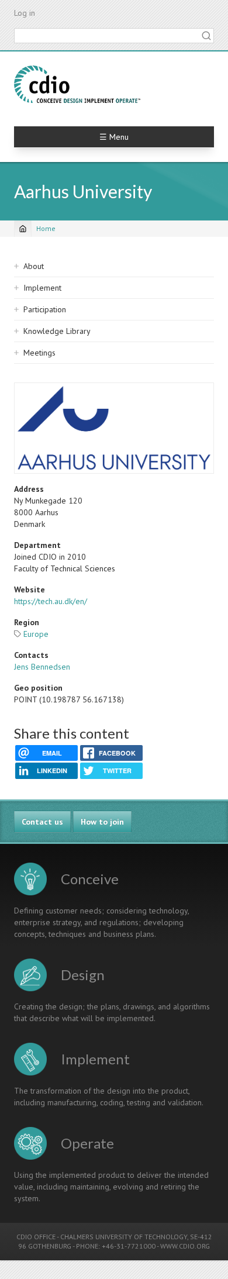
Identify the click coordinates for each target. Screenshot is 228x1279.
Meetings (39, 352)
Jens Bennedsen (42, 666)
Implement (42, 287)
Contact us (42, 821)
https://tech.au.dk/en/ (50, 601)
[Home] (77, 84)
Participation (44, 309)
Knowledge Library (57, 331)
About (33, 266)
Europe (36, 634)
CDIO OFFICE (36, 1236)
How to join (102, 821)
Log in (24, 13)
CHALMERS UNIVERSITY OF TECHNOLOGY (123, 1236)
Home (46, 228)
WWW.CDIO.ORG (185, 1246)
